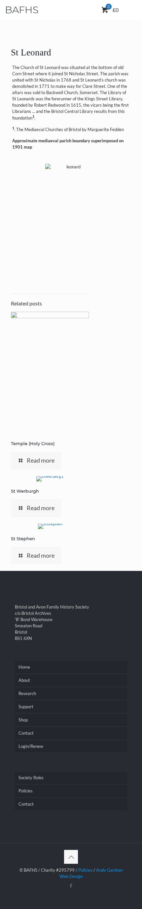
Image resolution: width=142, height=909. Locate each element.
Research (27, 693)
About (24, 680)
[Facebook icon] (71, 886)
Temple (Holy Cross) (32, 443)
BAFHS (22, 10)
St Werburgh (25, 491)
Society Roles (31, 777)
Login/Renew (30, 746)
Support (25, 706)
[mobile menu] (124, 11)
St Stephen (23, 538)
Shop (23, 719)
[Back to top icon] (71, 857)
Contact (26, 733)
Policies (25, 790)
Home (24, 667)
